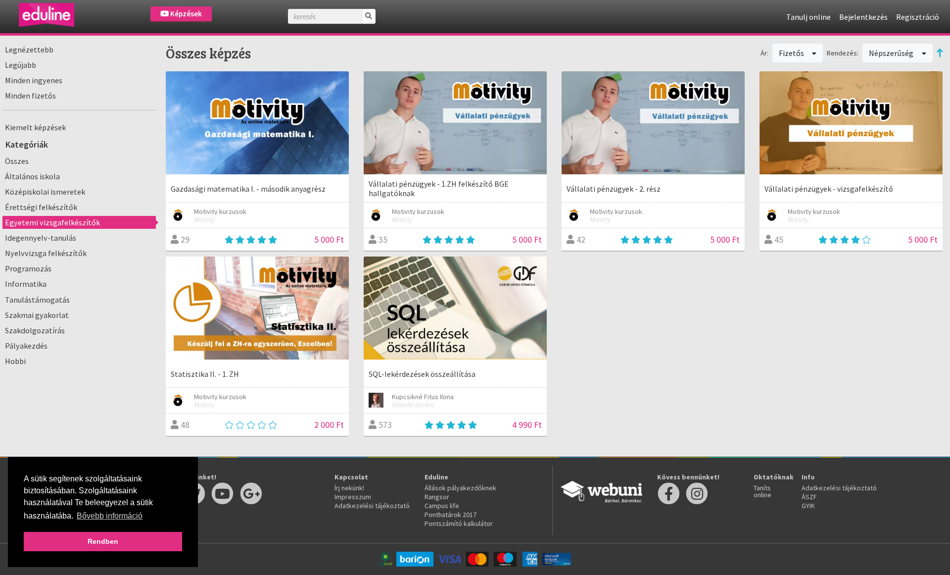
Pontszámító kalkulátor (459, 523)
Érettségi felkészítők (41, 207)
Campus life (442, 505)
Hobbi (15, 361)
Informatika (26, 284)
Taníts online (762, 491)
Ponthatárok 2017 (450, 514)
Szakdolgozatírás (35, 330)
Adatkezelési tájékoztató (372, 505)
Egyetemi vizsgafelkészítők (52, 222)
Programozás (28, 268)
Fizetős (792, 53)
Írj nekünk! (349, 487)
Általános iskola (32, 176)
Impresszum (352, 496)
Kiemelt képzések (35, 127)
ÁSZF (809, 496)
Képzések (185, 13)
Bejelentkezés (863, 17)
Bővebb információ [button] (109, 516)
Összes (17, 161)
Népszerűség (892, 53)
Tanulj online (808, 17)
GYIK (808, 505)
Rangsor (437, 496)
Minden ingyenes (33, 80)
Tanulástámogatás (37, 300)
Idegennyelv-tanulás (40, 238)
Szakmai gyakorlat (37, 315)
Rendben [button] (103, 541)
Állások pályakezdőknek (460, 487)
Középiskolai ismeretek (45, 192)
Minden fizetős (30, 96)
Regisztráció (917, 17)
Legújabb (20, 65)
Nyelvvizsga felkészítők (46, 253)
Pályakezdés (26, 346)
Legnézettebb (29, 49)
